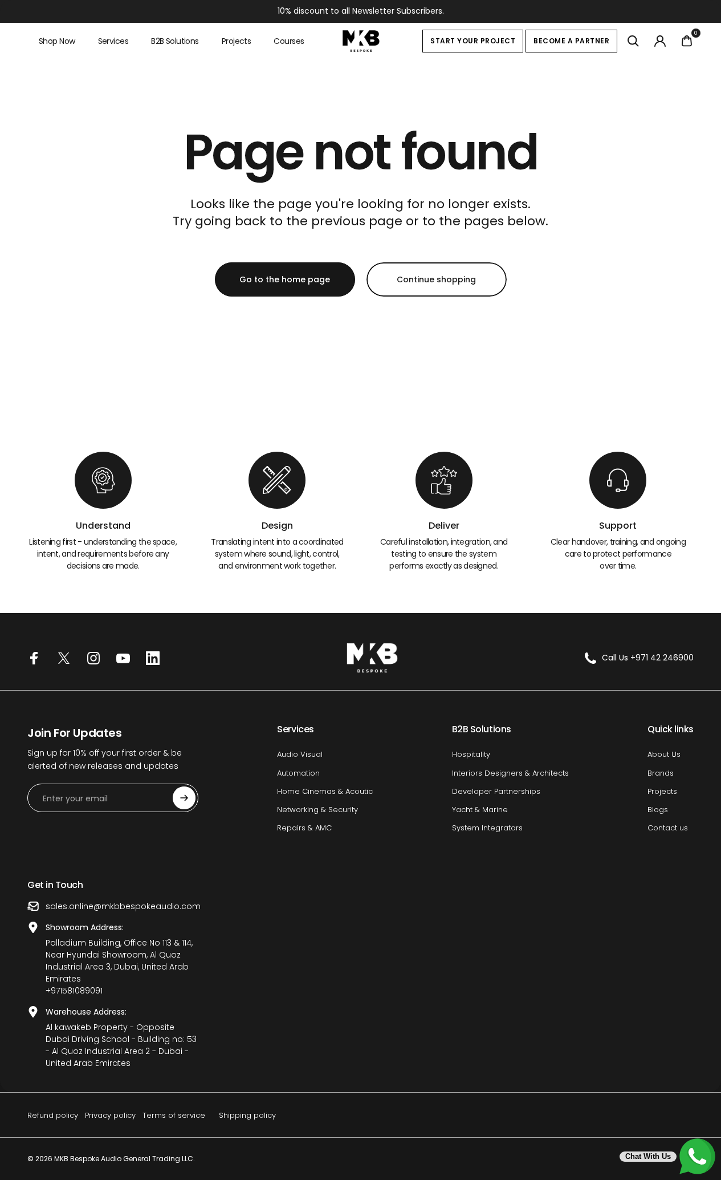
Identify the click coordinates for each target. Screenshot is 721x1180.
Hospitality (471, 754)
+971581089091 (74, 990)
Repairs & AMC (304, 828)
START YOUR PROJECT (472, 41)
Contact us (667, 828)
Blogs (657, 809)
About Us (664, 754)
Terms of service (173, 1115)
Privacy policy (110, 1115)
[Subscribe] (184, 797)
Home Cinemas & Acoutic (325, 791)
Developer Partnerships (496, 791)
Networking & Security (317, 809)
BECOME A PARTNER (571, 41)
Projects (662, 791)
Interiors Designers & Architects (510, 773)
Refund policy (52, 1115)
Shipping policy (247, 1115)
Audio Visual (300, 754)
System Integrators (487, 828)
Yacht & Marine (480, 809)
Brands (660, 773)
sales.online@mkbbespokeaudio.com (123, 906)
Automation (298, 773)
